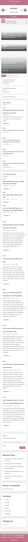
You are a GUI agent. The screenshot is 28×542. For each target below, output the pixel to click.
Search (4, 445)
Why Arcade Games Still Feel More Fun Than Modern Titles (13, 152)
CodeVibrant (21, 537)
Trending (16, 75)
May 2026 (7, 505)
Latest (4, 75)
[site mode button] (21, 10)
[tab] (3, 76)
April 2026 (7, 508)
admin (12, 185)
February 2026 (8, 511)
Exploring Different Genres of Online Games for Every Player (9, 81)
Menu (13, 16)
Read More (6, 123)
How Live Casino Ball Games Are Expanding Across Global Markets (9, 98)
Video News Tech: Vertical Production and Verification (14, 164)
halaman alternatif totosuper (9, 438)
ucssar (13, 8)
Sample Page (14, 539)
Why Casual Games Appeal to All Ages (13, 48)
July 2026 (7, 499)
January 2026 (8, 513)
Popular (9, 75)
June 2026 (7, 502)
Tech (4, 33)
